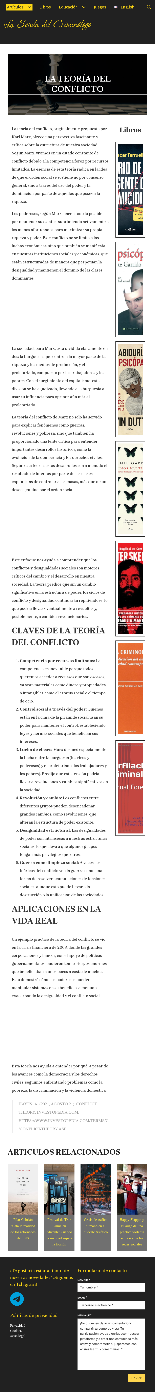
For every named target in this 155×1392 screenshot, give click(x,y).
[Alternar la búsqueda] (149, 7)
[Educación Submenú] (84, 7)
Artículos (15, 7)
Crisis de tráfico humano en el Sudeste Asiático (96, 1226)
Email (81, 1297)
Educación (68, 7)
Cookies (16, 1331)
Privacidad (17, 1325)
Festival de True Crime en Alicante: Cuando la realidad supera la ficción (59, 1232)
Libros (45, 7)
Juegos (100, 7)
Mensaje (84, 1315)
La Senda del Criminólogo (47, 24)
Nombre (83, 1280)
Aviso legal (17, 1336)
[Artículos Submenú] (29, 7)
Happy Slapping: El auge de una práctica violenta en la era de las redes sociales (132, 1232)
